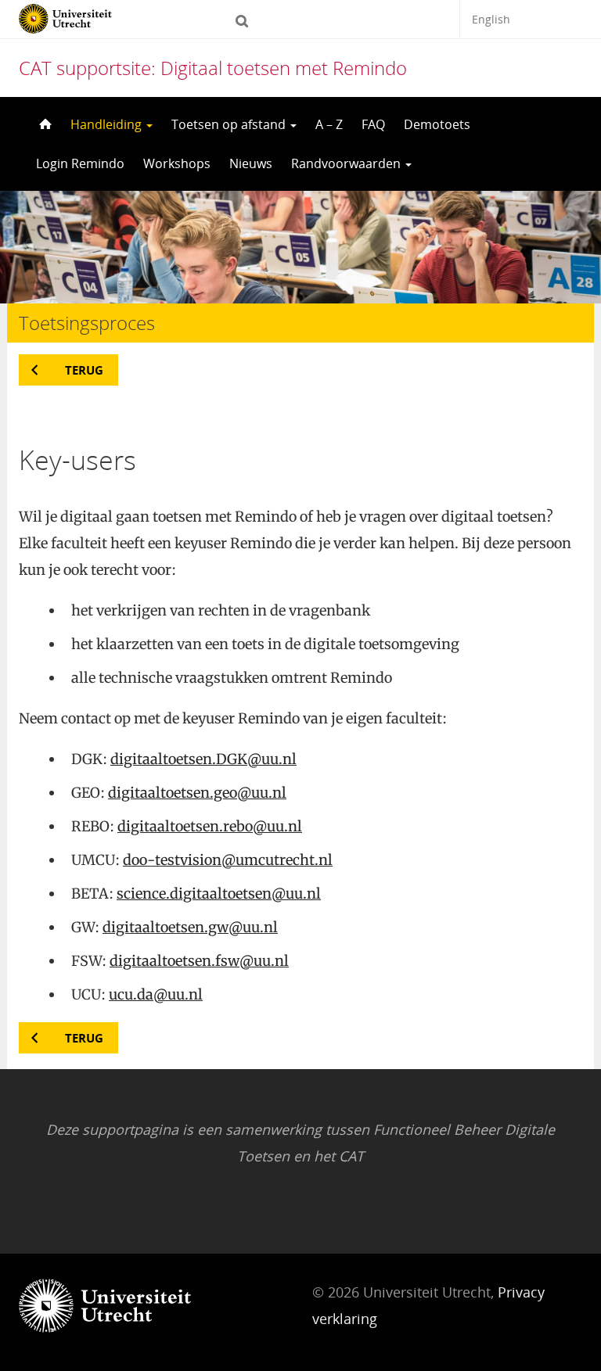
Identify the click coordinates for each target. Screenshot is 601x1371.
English (491, 19)
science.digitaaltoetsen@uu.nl (219, 894)
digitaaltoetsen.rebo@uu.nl (209, 826)
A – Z (329, 124)
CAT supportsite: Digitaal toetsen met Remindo (213, 68)
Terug (84, 370)
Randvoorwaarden (347, 163)
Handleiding (107, 124)
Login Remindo (80, 163)
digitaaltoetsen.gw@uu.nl (190, 927)
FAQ (373, 124)
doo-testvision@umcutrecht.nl (228, 860)
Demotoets (437, 124)
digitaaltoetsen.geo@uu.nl (197, 793)
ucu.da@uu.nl (156, 994)
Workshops (177, 163)
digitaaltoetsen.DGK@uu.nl (203, 759)
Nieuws (250, 163)
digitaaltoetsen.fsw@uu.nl (199, 961)
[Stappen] (44, 124)
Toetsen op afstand (230, 124)
